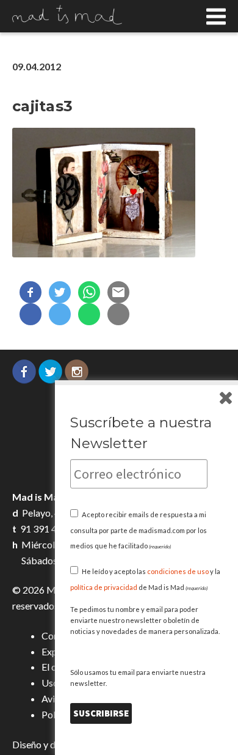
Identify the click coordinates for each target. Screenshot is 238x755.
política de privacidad (103, 587)
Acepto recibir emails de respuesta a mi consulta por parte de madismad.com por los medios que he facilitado (138, 530)
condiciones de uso (178, 571)
